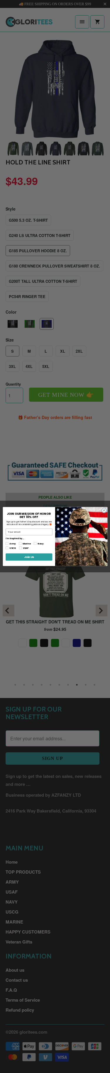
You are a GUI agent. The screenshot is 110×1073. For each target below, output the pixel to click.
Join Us (29, 557)
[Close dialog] (103, 510)
